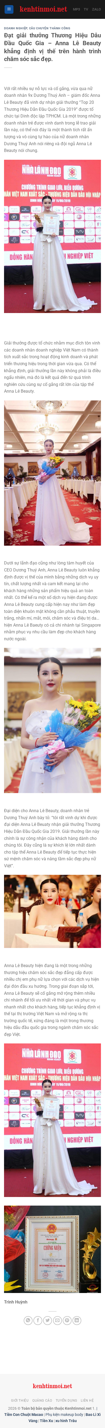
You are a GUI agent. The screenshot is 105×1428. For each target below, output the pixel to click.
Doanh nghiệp (15, 28)
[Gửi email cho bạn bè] (57, 1320)
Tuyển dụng (66, 1400)
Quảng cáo (42, 1400)
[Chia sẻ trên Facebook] (37, 1320)
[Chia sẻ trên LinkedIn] (76, 1320)
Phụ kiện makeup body (64, 1414)
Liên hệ (87, 1400)
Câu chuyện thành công (50, 28)
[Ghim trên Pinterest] (67, 1320)
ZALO (96, 9)
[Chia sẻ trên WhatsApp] (28, 1320)
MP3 (76, 9)
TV (86, 9)
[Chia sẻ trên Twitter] (47, 1320)
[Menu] (9, 9)
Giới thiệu (20, 1400)
